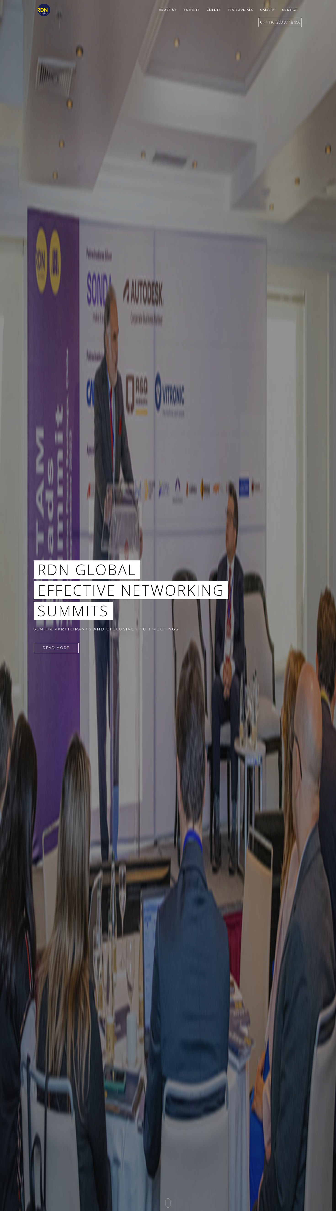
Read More (56, 648)
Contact (290, 10)
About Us (168, 10)
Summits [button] (192, 10)
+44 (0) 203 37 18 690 (282, 22)
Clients (214, 10)
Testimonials (240, 10)
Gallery (267, 10)
